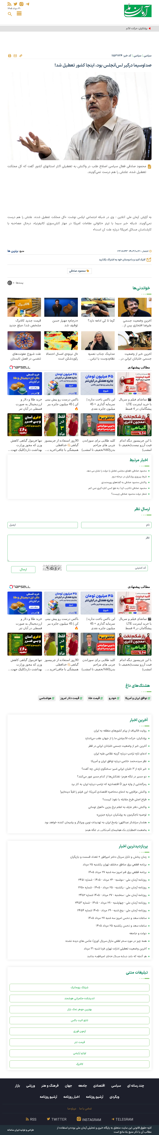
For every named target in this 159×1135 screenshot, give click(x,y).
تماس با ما (85, 1108)
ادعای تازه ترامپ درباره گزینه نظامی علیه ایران (120, 754)
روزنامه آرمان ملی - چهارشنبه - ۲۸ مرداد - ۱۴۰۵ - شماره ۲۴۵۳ (111, 903)
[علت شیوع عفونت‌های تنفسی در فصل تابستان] (24, 340)
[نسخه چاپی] (9, 56)
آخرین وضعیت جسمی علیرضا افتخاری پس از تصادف (137, 323)
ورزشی (30, 1085)
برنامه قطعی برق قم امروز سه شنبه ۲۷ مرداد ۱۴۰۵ (117, 872)
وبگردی (114, 1097)
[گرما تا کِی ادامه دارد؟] (98, 306)
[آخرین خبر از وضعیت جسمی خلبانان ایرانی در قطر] (135, 340)
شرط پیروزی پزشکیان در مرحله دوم (129, 477)
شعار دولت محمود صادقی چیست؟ (129, 494)
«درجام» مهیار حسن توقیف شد (65, 323)
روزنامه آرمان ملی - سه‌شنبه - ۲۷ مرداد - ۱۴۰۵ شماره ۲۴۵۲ (113, 895)
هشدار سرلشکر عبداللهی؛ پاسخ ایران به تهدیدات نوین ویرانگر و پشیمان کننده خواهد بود (96, 822)
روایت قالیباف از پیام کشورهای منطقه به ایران (120, 731)
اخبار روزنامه (71, 1097)
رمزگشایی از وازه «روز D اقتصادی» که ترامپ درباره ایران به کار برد (109, 784)
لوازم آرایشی (79, 1053)
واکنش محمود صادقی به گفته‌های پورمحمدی (124, 482)
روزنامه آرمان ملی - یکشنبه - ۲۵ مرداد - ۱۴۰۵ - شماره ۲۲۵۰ (112, 887)
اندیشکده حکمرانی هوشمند (79, 998)
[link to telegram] (27, 4)
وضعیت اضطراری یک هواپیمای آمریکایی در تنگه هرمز (116, 830)
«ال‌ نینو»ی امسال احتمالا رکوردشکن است (62, 356)
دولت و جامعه (138, 933)
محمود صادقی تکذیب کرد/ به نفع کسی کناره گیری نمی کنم (118, 488)
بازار (17, 1085)
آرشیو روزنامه (94, 1097)
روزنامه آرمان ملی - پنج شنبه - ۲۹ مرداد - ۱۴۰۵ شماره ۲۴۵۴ (112, 910)
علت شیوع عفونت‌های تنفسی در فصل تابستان (26, 356)
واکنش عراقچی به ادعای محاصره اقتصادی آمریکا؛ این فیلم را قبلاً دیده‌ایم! (103, 792)
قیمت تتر (79, 1042)
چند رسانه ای (135, 1085)
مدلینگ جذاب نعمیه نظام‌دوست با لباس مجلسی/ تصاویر (101, 356)
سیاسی (148, 56)
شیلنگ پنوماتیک (79, 988)
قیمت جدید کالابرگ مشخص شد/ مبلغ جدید (25, 323)
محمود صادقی (77, 271)
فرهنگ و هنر (50, 1085)
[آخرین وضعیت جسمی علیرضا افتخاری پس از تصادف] (135, 306)
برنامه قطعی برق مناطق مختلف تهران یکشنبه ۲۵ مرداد (115, 864)
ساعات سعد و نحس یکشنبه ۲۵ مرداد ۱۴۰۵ (121, 926)
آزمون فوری (79, 1031)
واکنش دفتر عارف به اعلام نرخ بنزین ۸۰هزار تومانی (117, 807)
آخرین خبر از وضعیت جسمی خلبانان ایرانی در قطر (136, 356)
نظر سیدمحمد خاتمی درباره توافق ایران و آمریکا (119, 761)
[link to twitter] (15, 4)
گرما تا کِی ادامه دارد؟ (101, 320)
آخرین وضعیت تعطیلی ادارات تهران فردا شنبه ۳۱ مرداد (115, 949)
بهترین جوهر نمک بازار (79, 1009)
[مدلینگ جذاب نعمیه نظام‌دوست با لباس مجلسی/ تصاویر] (98, 340)
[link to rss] (9, 4)
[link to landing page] (138, 10)
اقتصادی (99, 1085)
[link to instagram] (21, 4)
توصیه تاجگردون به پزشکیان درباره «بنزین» (122, 815)
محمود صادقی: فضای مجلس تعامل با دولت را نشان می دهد (117, 471)
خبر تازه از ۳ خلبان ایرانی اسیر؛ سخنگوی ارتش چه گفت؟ (114, 769)
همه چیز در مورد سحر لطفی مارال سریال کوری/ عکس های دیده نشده (106, 941)
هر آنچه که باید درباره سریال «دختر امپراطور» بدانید (117, 956)
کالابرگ (79, 1064)
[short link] (21, 56)
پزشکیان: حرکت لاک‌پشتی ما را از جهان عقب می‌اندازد (119, 28)
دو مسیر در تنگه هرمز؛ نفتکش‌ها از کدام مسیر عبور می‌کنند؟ (112, 776)
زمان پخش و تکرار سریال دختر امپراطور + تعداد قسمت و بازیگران (108, 857)
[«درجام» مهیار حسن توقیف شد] (61, 306)
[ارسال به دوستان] (15, 56)
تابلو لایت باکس (79, 1020)
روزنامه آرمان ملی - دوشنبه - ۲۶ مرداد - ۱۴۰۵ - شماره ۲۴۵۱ (112, 880)
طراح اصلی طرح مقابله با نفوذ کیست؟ (124, 799)
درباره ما (71, 1108)
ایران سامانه (13, 1130)
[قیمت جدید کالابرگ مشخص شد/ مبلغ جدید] (24, 306)
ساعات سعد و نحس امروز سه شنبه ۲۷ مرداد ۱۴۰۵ (117, 918)
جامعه (82, 1085)
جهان (68, 1085)
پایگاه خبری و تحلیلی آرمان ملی (93, 1128)
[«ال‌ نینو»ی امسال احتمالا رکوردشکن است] (61, 340)
